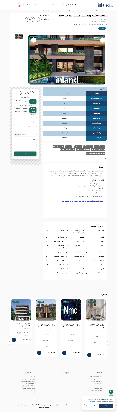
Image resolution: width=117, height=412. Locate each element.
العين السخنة (99, 386)
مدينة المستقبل (98, 388)
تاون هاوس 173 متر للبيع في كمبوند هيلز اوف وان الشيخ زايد (96, 326)
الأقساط (94, 149)
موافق (106, 406)
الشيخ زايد (88, 10)
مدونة (42, 5)
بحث (62, 405)
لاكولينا (53, 173)
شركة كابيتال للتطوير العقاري (28, 381)
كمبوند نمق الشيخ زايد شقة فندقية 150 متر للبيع (21, 325)
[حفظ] (32, 19)
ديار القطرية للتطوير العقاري (28, 379)
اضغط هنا (92, 401)
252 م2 (85, 146)
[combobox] (17, 134)
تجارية (53, 5)
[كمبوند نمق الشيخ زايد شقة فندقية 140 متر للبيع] (39, 353)
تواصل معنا (30, 5)
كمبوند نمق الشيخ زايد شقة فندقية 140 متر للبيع (46, 325)
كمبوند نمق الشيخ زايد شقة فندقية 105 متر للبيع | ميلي (71, 326)
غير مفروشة (64, 149)
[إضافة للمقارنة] (27, 19)
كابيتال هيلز (53, 176)
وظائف (24, 5)
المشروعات (97, 10)
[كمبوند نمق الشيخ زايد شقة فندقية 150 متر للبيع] (14, 353)
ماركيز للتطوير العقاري (29, 383)
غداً (25, 101)
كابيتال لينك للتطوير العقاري (28, 386)
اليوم (33, 101)
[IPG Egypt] (106, 5)
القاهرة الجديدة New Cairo (96, 376)
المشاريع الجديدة (43, 407)
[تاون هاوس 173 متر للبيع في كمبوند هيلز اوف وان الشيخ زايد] (89, 355)
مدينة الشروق (99, 393)
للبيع (63, 5)
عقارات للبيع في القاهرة (96, 390)
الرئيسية (74, 5)
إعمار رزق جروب (31, 376)
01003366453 (80, 196)
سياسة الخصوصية (21, 405)
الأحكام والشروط (34, 405)
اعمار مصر (32, 390)
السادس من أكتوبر (97, 383)
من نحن (37, 5)
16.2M (97, 146)
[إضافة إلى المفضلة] (38, 19)
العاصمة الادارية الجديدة (96, 381)
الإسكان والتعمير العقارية (29, 388)
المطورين (47, 5)
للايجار (58, 5)
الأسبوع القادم (18, 101)
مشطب (78, 149)
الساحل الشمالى (98, 379)
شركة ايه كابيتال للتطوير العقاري (27, 393)
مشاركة (44, 19)
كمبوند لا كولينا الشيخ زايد (75, 10)
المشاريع (68, 5)
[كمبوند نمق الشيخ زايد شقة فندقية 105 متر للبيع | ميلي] (64, 355)
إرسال (25, 153)
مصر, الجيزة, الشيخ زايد (93, 153)
